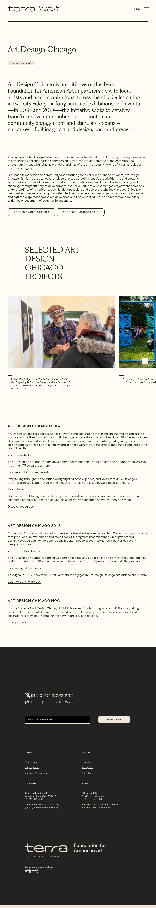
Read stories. (16, 489)
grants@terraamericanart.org (41, 807)
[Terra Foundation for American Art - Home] (34, 11)
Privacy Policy (31, 869)
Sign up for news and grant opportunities (49, 698)
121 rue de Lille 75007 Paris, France (93, 794)
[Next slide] (145, 361)
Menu (136, 9)
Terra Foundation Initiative (21, 63)
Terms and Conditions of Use (39, 866)
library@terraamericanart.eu (97, 807)
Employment (32, 767)
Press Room (31, 761)
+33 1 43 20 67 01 (92, 798)
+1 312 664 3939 (34, 798)
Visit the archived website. (26, 551)
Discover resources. (21, 506)
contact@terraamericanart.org (42, 804)
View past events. (20, 622)
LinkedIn (86, 761)
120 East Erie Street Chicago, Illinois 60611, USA (40, 794)
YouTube (86, 772)
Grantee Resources (36, 772)
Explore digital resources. (25, 568)
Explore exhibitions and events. (29, 472)
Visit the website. (20, 455)
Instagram (87, 767)
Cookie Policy (31, 872)
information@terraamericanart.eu (100, 804)
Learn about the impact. (24, 581)
